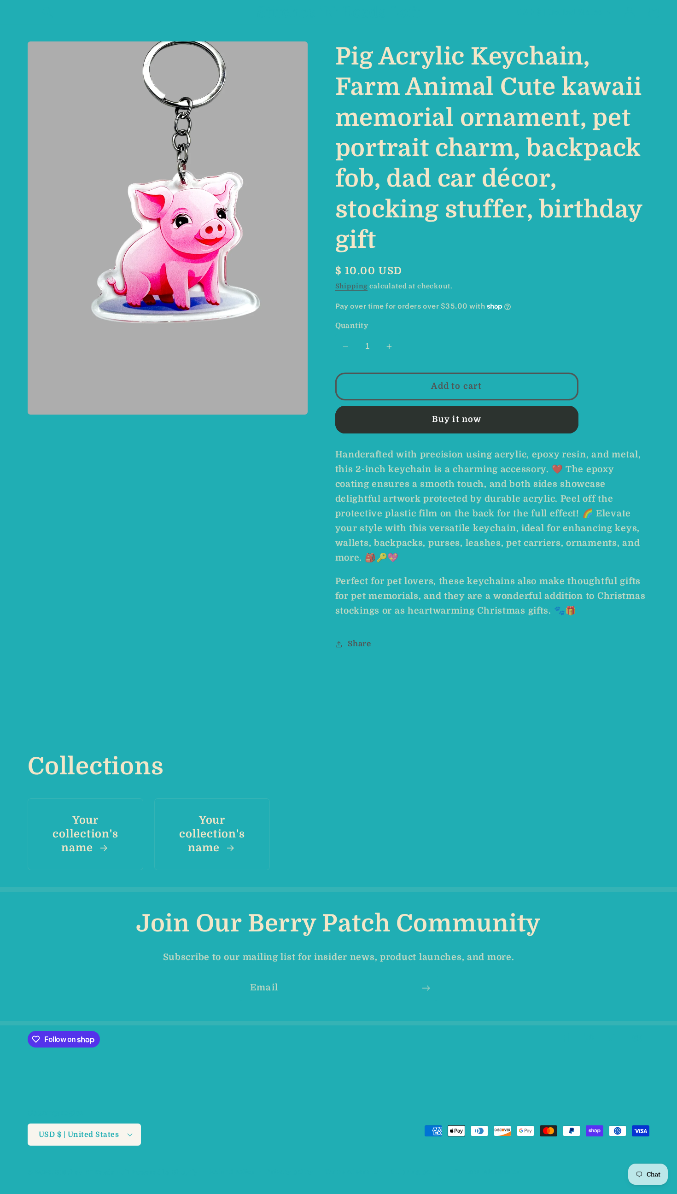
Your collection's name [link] (85, 834)
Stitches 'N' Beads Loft (92, 1172)
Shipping (351, 286)
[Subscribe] (426, 988)
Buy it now (457, 419)
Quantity (351, 326)
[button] (23, 12)
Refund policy (232, 1171)
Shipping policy (417, 1171)
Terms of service (352, 1171)
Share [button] (359, 643)
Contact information (487, 1171)
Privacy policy (290, 1171)
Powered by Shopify (165, 1172)
